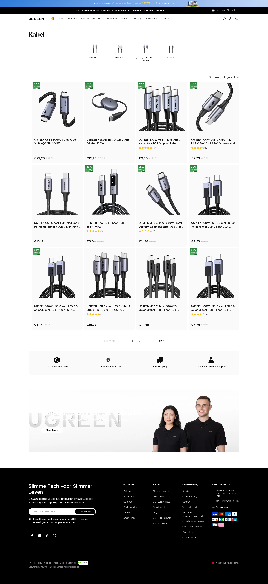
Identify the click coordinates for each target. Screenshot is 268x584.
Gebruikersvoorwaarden (194, 521)
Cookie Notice (189, 537)
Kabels (126, 513)
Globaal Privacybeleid (192, 527)
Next (159, 341)
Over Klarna (188, 532)
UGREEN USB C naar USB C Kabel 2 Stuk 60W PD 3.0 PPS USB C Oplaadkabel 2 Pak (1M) (108, 308)
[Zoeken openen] (224, 19)
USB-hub (127, 502)
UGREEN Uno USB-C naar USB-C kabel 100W (106, 225)
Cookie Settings (68, 563)
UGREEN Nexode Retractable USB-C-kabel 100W (108, 142)
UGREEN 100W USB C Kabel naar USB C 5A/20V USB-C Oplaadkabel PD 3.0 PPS (213, 142)
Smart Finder (129, 518)
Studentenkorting (161, 491)
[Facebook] (32, 535)
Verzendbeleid (189, 507)
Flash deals (158, 497)
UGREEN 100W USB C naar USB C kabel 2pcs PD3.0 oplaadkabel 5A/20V (160, 142)
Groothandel (159, 507)
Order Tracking (189, 497)
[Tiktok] (47, 535)
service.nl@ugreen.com (227, 501)
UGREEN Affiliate (161, 502)
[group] (94, 52)
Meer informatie (164, 3)
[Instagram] (39, 535)
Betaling (186, 491)
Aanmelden (85, 511)
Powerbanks (129, 497)
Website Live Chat (225, 491)
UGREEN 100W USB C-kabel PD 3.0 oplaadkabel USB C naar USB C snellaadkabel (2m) (213, 308)
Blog (155, 513)
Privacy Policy (35, 563)
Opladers (127, 491)
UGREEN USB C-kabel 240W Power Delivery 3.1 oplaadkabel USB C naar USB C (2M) (161, 225)
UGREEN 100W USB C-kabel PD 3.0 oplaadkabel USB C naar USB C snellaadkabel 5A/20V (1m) (56, 308)
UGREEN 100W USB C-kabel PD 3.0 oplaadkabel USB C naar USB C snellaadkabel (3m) (213, 225)
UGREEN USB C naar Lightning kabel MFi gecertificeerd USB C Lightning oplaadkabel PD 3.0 (57, 225)
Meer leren (52, 430)
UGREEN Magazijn (162, 518)
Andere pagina (160, 523)
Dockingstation (130, 507)
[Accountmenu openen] (231, 19)
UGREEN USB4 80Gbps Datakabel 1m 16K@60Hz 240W (55, 142)
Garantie (186, 502)
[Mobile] (54, 535)
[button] (224, 77)
